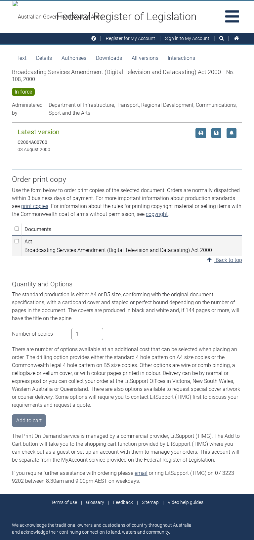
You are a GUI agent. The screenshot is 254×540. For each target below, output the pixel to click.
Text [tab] (21, 58)
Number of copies (32, 334)
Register (130, 38)
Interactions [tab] (181, 58)
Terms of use (64, 502)
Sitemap (150, 502)
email (141, 473)
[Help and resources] (93, 38)
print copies (34, 206)
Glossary (95, 502)
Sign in (187, 38)
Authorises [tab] (74, 58)
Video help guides (185, 502)
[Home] (236, 38)
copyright (157, 214)
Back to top (228, 260)
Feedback (123, 502)
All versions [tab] (145, 58)
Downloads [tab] (109, 58)
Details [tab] (44, 58)
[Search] (221, 38)
